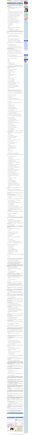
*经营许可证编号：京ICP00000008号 (10, 424)
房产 (20, 0)
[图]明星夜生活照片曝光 (26, 57)
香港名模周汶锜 (26, 48)
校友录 (24, 0)
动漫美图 (26, 59)
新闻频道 (9, 1)
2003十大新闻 (11, 1)
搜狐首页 (15, 0)
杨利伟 (16, 1)
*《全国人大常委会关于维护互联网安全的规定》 (10, 425)
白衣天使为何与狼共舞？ (26, 5)
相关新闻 (18, 1)
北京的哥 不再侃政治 (25, 4)
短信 (22, 0)
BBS (26, 0)
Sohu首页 (7, 1)
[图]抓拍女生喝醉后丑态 (26, 55)
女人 (21, 0)
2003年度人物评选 (14, 1)
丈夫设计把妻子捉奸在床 (26, 47)
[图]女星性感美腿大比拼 (26, 58)
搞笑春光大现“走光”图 (26, 63)
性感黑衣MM (26, 49)
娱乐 (17, 0)
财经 (18, 0)
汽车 (19, 0)
